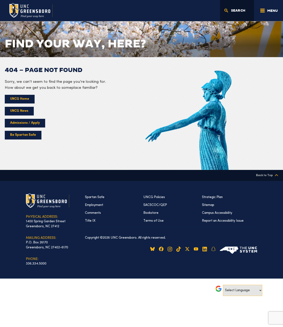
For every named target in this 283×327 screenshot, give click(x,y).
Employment (94, 205)
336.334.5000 (36, 263)
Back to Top (264, 175)
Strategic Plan (212, 197)
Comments (93, 213)
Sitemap (208, 205)
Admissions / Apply (25, 123)
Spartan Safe (94, 197)
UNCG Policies (154, 197)
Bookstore (150, 213)
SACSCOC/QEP (155, 205)
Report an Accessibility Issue (223, 220)
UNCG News (19, 111)
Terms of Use (153, 220)
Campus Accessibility (217, 213)
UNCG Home (19, 99)
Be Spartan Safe (23, 135)
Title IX (90, 220)
